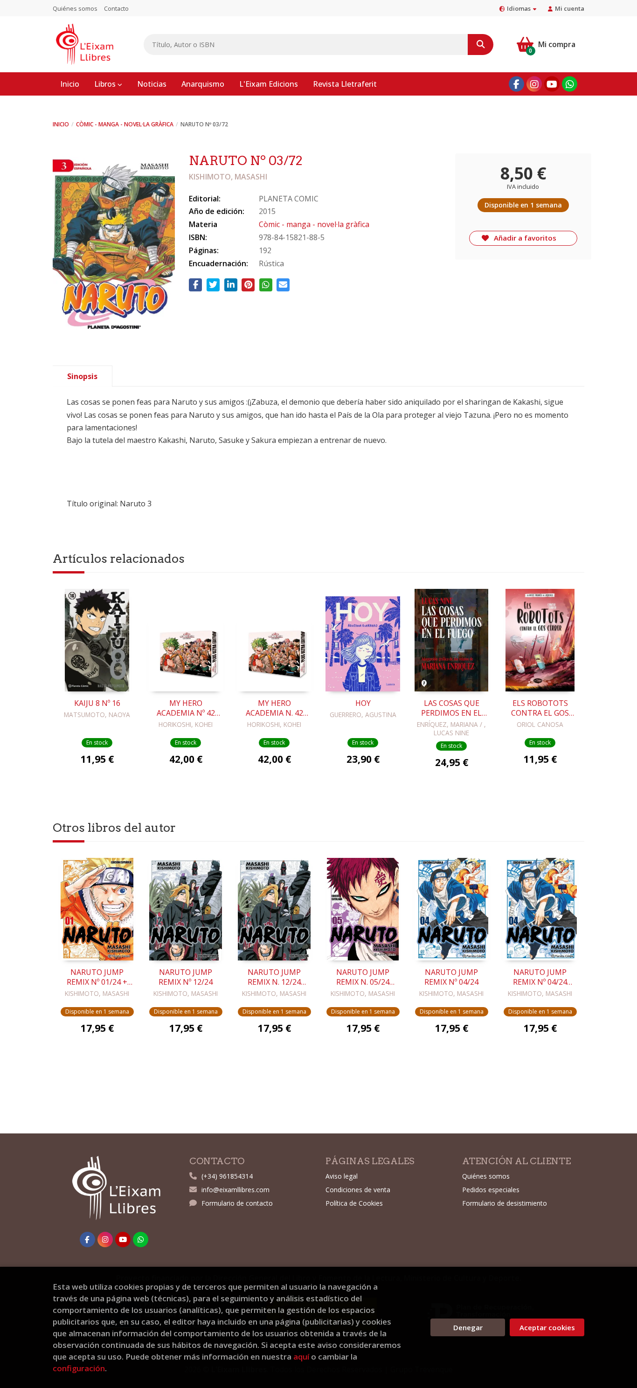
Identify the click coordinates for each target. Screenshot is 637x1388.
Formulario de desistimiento (504, 1203)
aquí (301, 1356)
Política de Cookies (354, 1203)
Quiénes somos (75, 8)
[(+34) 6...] (569, 84)
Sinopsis (82, 376)
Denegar (468, 1327)
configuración (79, 1368)
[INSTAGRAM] (534, 84)
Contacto (116, 8)
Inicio (61, 124)
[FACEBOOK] (516, 84)
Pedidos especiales (490, 1189)
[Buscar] (480, 44)
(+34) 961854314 (227, 1176)
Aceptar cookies (547, 1327)
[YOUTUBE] (552, 84)
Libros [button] (106, 84)
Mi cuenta (569, 8)
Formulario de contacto (237, 1203)
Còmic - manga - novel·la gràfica (124, 124)
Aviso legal (341, 1176)
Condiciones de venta (357, 1189)
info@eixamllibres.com (235, 1189)
